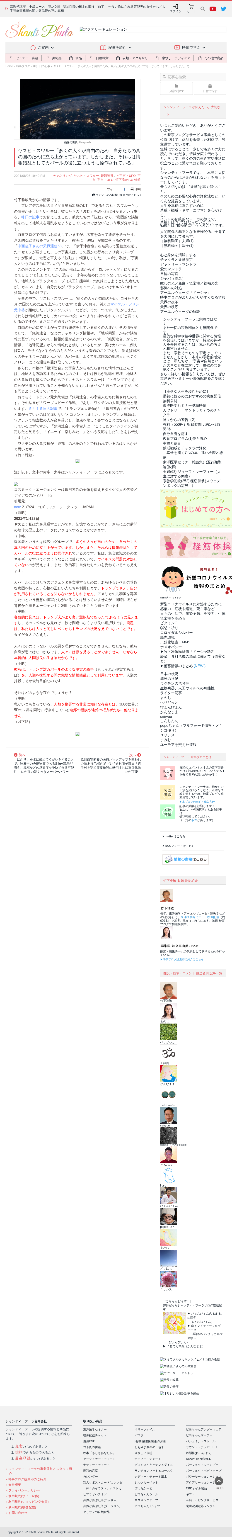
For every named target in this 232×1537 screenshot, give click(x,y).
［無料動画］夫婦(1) (176, 241)
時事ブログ (23, 66)
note (17, 507)
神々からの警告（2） (180, 420)
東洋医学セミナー (192, 917)
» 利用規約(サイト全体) (22, 1496)
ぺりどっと (169, 702)
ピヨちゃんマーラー (199, 1435)
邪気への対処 (171, 288)
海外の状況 (169, 679)
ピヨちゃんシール (146, 1494)
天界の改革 (169, 302)
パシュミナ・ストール (200, 1441)
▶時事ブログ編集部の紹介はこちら (182, 959)
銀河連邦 (107, 176)
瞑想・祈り (169, 628)
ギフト (190, 1494)
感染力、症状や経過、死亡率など (187, 609)
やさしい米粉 (143, 1453)
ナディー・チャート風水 (151, 1476)
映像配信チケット (95, 1435)
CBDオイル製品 (196, 1488)
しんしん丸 (169, 721)
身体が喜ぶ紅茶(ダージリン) (101, 1506)
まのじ (165, 698)
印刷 (138, 189)
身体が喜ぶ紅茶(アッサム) (100, 1500)
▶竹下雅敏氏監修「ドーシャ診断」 (189, 652)
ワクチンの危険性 (174, 683)
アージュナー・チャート (99, 1459)
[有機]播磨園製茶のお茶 (150, 1441)
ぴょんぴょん (171, 707)
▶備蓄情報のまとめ (176, 666)
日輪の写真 (169, 274)
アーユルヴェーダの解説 (180, 312)
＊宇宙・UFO (126, 176)
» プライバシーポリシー (23, 1490)
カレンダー (90, 1476)
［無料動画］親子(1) (176, 246)
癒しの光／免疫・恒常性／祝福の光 (189, 283)
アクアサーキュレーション (203, 1482)
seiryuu (166, 716)
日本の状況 (169, 674)
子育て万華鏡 (175, 1346)
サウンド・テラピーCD (201, 1447)
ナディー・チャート (96, 1464)
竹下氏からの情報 (128, 180)
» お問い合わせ (16, 1513)
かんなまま (169, 712)
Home (9, 66)
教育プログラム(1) (185, 438)
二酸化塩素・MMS (175, 642)
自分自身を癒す (175, 434)
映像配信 (213, 917)
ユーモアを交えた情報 (178, 745)
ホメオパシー (171, 647)
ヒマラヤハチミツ (95, 1494)
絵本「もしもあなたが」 (99, 1453)
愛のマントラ (171, 269)
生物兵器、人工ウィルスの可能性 (187, 688)
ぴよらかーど (143, 1488)
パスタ (139, 1435)
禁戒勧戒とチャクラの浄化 (184, 448)
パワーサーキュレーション (203, 1476)
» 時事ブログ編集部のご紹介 (26, 1479)
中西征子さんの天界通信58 (40, 246)
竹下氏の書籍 (92, 1447)
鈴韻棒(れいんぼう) (198, 1453)
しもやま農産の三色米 (149, 1447)
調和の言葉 (90, 1470)
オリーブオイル (145, 1429)
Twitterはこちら (175, 836)
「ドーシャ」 (185, 292)
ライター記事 (171, 693)
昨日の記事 (30, 217)
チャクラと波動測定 (176, 260)
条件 (194, 820)
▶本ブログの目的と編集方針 (197, 801)
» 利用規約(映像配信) (21, 1507)
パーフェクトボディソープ (203, 1470)
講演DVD (89, 1441)
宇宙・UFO (105, 180)
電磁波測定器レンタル (200, 1506)
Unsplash (85, 142)
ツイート (113, 189)
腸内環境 (167, 637)
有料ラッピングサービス (202, 1500)
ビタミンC (168, 623)
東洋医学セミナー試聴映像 (184, 405)
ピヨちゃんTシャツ (147, 1506)
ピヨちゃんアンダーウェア (203, 1429)
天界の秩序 (169, 307)
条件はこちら (131, 195)
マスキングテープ (146, 1500)
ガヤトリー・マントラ (178, 264)
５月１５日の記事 (43, 409)
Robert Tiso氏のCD (198, 1459)
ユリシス (167, 735)
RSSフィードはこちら (180, 846)
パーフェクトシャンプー (202, 1464)
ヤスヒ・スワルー (86, 176)
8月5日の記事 (41, 66)
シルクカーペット (146, 1482)
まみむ (165, 740)
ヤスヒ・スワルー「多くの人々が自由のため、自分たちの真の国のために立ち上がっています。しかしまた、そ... (122, 66)
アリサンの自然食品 (96, 1512)
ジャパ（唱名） (173, 278)
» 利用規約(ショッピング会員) (27, 1501)
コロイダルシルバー (176, 633)
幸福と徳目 (172, 443)
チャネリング (62, 176)
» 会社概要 (13, 1484)
